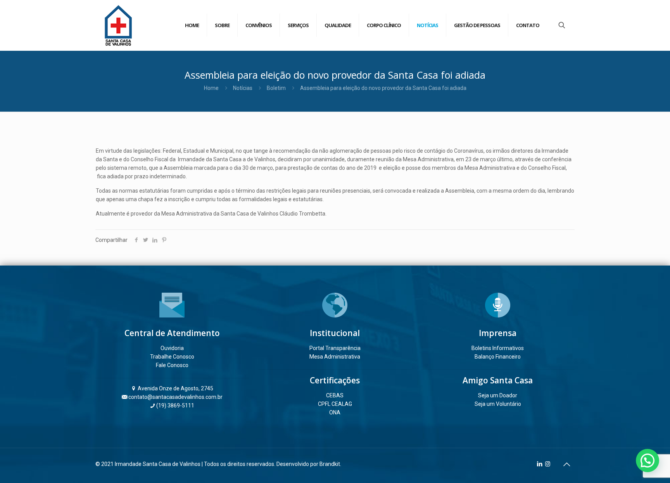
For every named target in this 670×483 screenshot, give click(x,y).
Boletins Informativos (497, 348)
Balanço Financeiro (498, 357)
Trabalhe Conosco (172, 357)
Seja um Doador (497, 395)
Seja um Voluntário (498, 404)
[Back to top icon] (566, 464)
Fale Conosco (172, 365)
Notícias (242, 88)
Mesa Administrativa (334, 357)
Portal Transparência (335, 348)
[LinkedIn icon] (539, 464)
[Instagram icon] (548, 464)
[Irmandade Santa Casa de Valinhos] (118, 25)
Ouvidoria (172, 348)
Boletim (276, 88)
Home (211, 88)
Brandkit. (330, 464)
